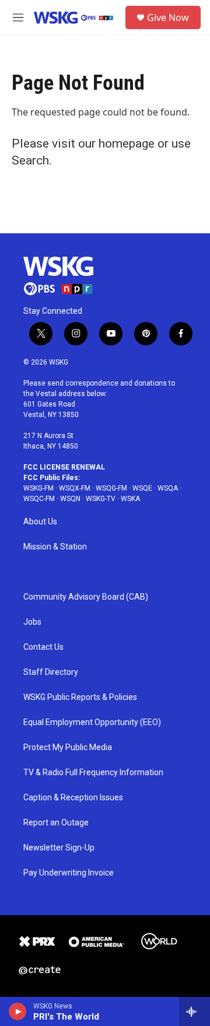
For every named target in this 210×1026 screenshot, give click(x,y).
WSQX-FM (74, 488)
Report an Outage (56, 822)
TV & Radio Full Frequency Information (93, 772)
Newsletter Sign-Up (58, 847)
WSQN (70, 499)
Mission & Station (55, 546)
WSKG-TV (101, 499)
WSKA (130, 499)
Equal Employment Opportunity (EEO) (92, 722)
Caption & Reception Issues (73, 797)
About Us (40, 521)
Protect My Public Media (67, 747)
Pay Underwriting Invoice (68, 873)
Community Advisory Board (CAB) (85, 597)
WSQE (142, 488)
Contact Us (43, 647)
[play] (17, 1011)
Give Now (168, 17)
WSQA (168, 488)
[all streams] (194, 1011)
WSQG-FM (111, 488)
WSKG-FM (38, 488)
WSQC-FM (39, 499)
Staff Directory (50, 672)
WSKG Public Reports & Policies (80, 697)
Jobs (32, 622)
